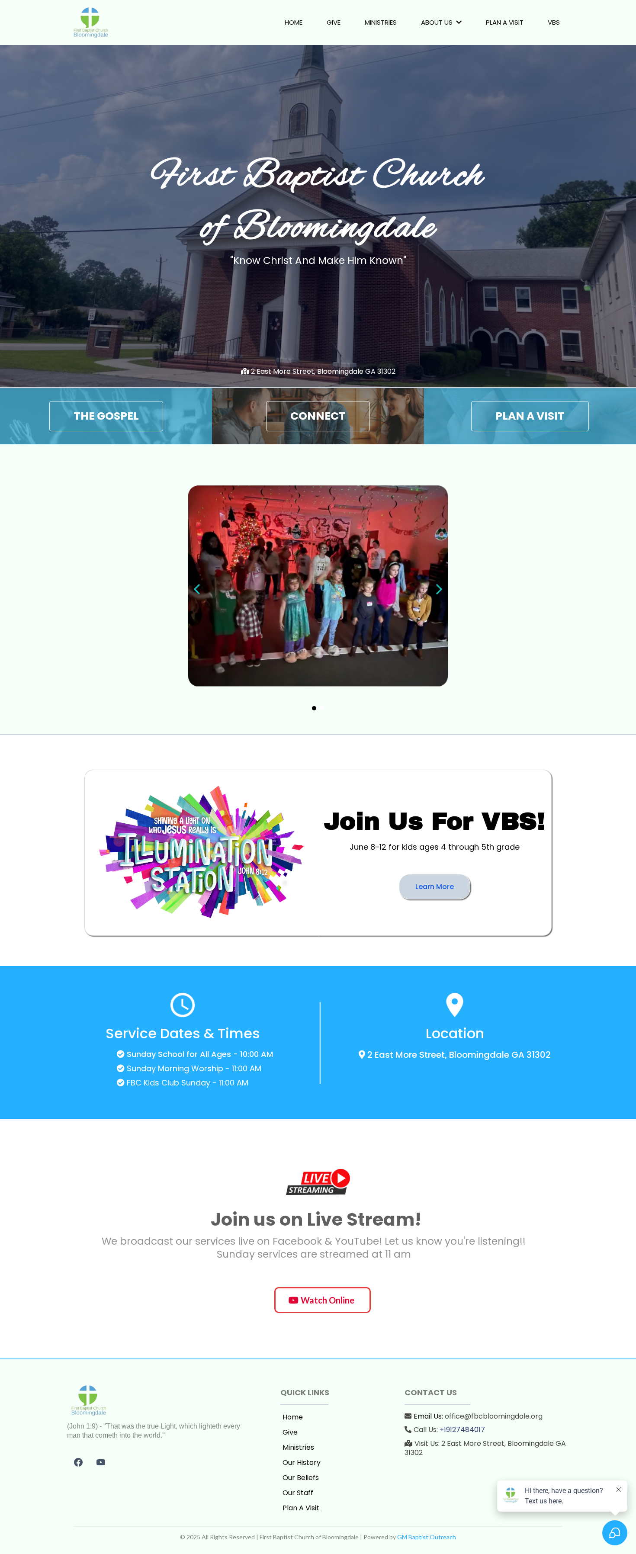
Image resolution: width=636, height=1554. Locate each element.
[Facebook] (78, 1462)
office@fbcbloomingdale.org (494, 1416)
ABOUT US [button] (437, 22)
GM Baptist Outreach (426, 1537)
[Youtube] (101, 1462)
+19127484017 (462, 1430)
